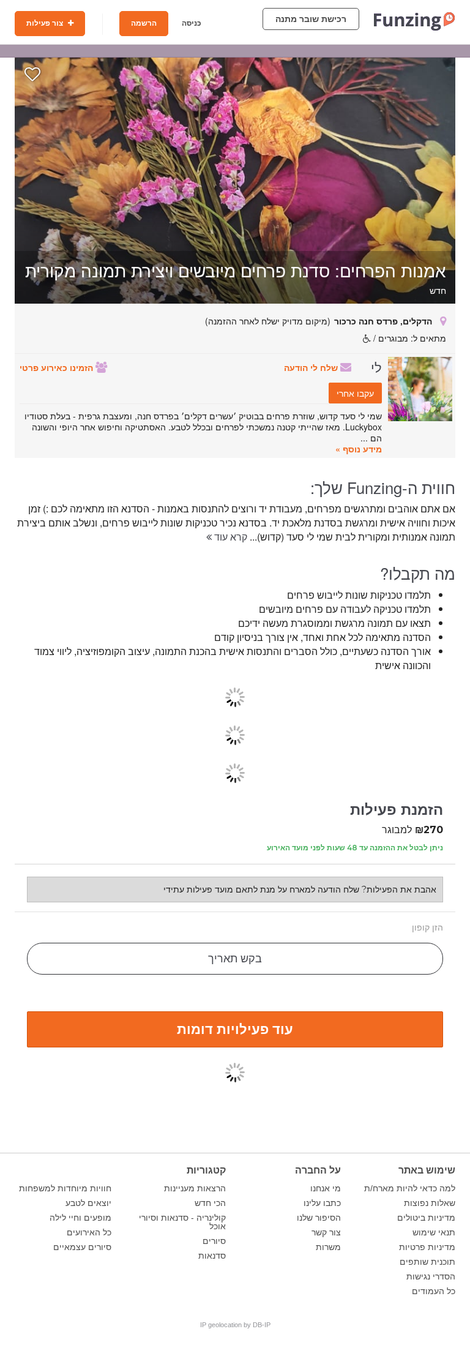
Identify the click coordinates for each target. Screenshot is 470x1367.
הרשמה (144, 23)
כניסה (191, 23)
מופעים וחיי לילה (80, 1218)
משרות (328, 1247)
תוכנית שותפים (427, 1262)
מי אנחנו (325, 1188)
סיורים (214, 1241)
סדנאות (212, 1255)
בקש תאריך (235, 958)
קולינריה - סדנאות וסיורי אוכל (182, 1222)
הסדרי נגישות (430, 1276)
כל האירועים (89, 1232)
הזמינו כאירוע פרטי (57, 367)
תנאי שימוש (433, 1232)
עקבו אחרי (355, 393)
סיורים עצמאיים (82, 1247)
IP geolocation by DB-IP (235, 1324)
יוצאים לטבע (88, 1203)
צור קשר (326, 1232)
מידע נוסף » (358, 448)
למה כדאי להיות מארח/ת (409, 1188)
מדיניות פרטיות (427, 1247)
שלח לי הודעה (312, 367)
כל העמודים (433, 1291)
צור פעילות (45, 23)
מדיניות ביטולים (426, 1218)
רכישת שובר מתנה (310, 19)
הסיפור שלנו (319, 1218)
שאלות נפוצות (429, 1203)
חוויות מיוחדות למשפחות (65, 1188)
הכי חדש (210, 1203)
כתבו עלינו (322, 1203)
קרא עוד (229, 537)
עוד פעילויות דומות (235, 1028)
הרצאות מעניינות (195, 1188)
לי (376, 366)
